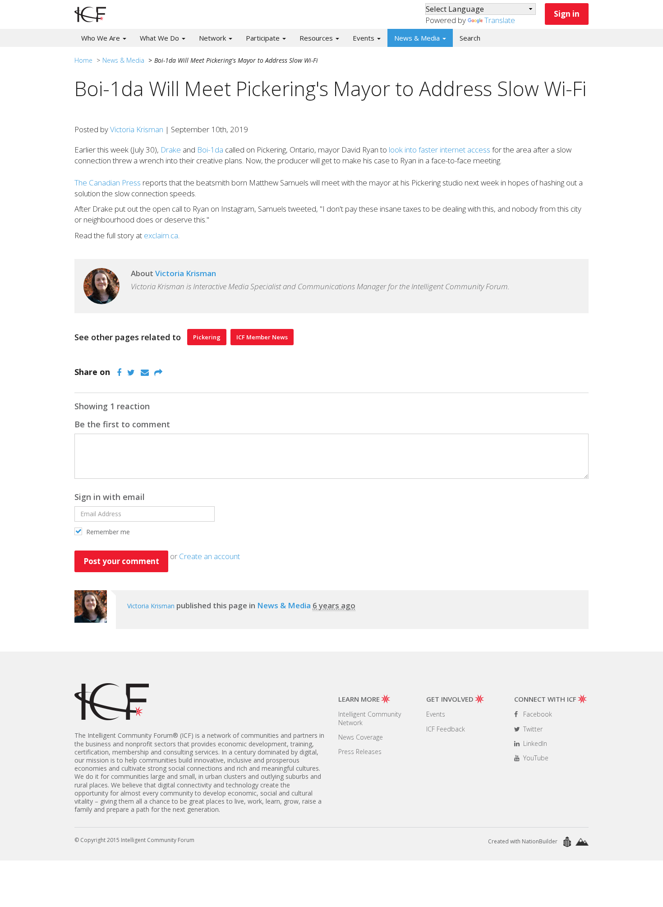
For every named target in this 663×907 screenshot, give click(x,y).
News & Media (123, 60)
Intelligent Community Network (369, 718)
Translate (499, 20)
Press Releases (360, 751)
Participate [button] (263, 37)
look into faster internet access (439, 149)
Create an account (209, 556)
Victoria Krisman (136, 129)
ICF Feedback (445, 729)
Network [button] (213, 37)
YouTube (534, 758)
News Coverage (360, 737)
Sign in (567, 14)
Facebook (536, 714)
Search (470, 37)
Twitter (532, 729)
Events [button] (364, 37)
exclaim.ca (161, 235)
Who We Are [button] (101, 37)
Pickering (207, 337)
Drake (171, 149)
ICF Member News (262, 337)
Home (83, 60)
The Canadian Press (107, 182)
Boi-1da (210, 149)
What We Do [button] (160, 37)
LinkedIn (534, 743)
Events (435, 714)
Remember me (107, 532)
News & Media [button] (418, 37)
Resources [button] (317, 37)
